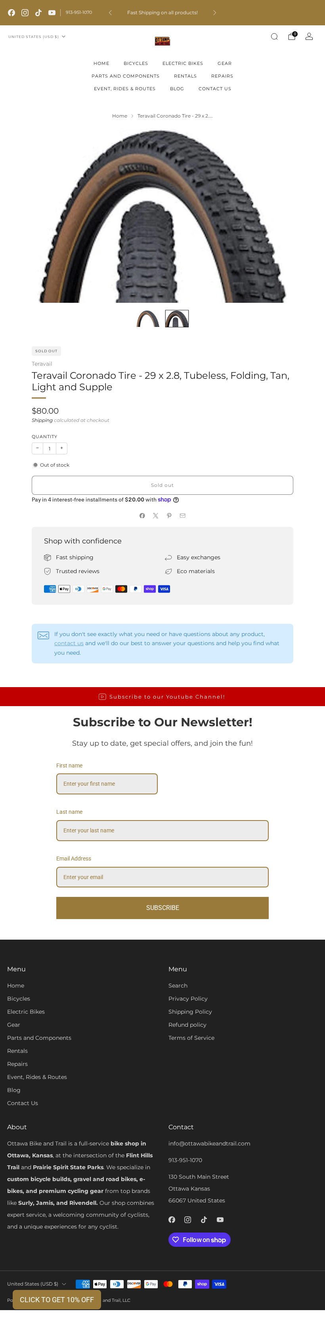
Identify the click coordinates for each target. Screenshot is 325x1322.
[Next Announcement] (215, 13)
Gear (225, 63)
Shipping (42, 420)
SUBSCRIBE (162, 908)
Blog (177, 88)
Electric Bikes (182, 63)
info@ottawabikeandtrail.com (209, 1143)
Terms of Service (191, 1038)
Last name (69, 812)
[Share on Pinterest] (169, 516)
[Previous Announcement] (110, 13)
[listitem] (162, 13)
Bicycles (136, 63)
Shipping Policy (190, 1012)
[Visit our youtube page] (52, 12)
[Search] (274, 36)
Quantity (44, 436)
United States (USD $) (33, 36)
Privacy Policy (188, 998)
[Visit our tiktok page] (38, 12)
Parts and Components (126, 76)
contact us (69, 643)
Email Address (73, 858)
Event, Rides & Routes (125, 88)
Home (101, 63)
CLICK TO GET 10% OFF (57, 1299)
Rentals (185, 76)
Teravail (42, 363)
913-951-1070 (79, 12)
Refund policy (187, 1025)
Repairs (222, 76)
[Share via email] (183, 516)
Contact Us (215, 88)
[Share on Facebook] (142, 516)
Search (177, 985)
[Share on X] (156, 516)
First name (69, 765)
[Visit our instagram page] (25, 12)
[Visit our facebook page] (11, 12)
